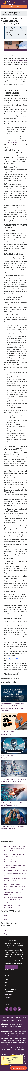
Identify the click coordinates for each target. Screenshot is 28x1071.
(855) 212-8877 (14, 7)
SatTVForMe (7, 13)
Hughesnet (8, 1004)
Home (7, 972)
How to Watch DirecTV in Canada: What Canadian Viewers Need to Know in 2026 (14, 849)
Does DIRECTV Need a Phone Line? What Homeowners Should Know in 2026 (15, 873)
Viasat (6, 930)
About (7, 976)
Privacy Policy (5, 1020)
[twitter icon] (6, 1009)
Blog (13, 13)
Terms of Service (16, 1020)
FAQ (6, 979)
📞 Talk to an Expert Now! (18, 1068)
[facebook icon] (10, 1009)
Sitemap (7, 986)
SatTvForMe (10, 1017)
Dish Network (8, 916)
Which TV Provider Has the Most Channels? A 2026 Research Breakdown (14, 892)
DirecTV (6, 919)
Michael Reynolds (20, 28)
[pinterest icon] (19, 1009)
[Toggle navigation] (24, 2)
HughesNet (7, 934)
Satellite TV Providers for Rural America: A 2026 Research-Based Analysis (14, 900)
